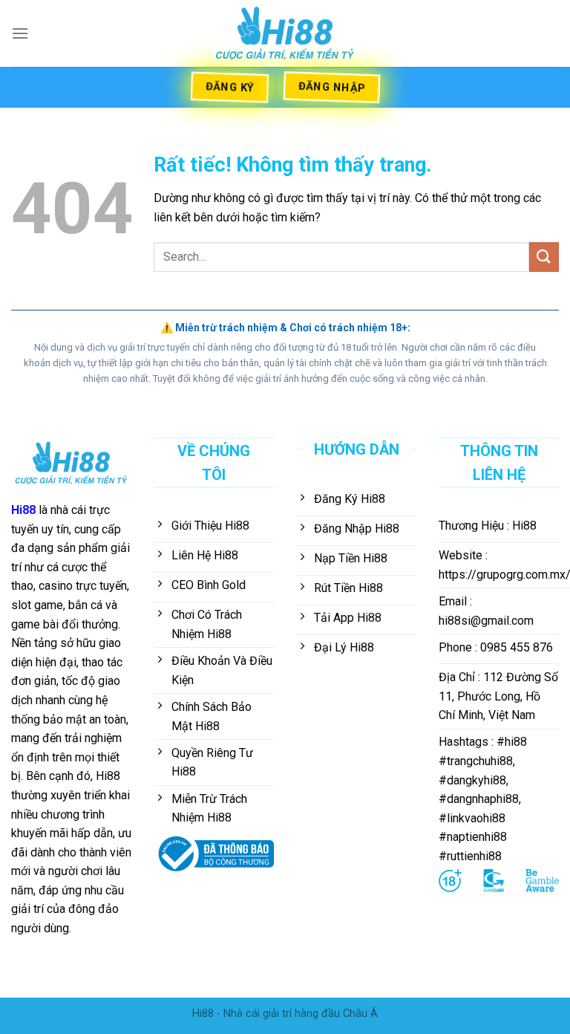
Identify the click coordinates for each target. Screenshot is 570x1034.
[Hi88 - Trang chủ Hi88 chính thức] (285, 33)
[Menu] (20, 33)
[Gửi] (544, 256)
